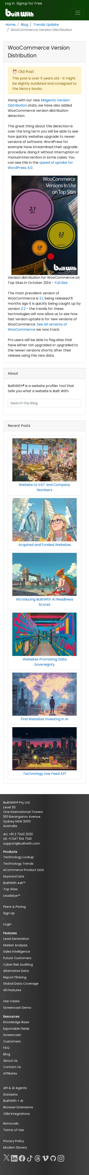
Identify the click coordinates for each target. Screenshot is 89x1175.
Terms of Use (13, 1130)
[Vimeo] (45, 1157)
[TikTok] (30, 1157)
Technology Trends (18, 863)
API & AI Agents (15, 1088)
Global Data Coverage (20, 983)
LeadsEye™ (11, 895)
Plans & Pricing (14, 907)
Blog (24, 24)
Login (7, 924)
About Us (10, 1060)
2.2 (23, 308)
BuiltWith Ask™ (14, 883)
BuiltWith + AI (13, 1101)
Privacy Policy (13, 1141)
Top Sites (10, 889)
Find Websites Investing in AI (44, 719)
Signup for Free (29, 3)
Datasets (10, 1094)
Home (10, 24)
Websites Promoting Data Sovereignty (45, 662)
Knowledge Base (16, 1022)
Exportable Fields (16, 1028)
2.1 (41, 298)
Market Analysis (15, 945)
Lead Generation (16, 939)
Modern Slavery (15, 1147)
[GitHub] (53, 1157)
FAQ (6, 1048)
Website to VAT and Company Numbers (44, 487)
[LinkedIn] (14, 1157)
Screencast (12, 1035)
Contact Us (12, 1067)
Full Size (61, 282)
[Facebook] (22, 1157)
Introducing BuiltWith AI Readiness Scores (44, 602)
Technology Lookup (18, 857)
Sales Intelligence (16, 951)
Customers (12, 1041)
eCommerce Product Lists (23, 870)
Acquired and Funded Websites (44, 544)
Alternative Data (16, 971)
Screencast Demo (17, 1007)
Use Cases (11, 1001)
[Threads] (37, 1157)
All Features (12, 990)
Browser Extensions (18, 1107)
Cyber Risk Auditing (18, 964)
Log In (10, 3)
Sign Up (9, 913)
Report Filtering (14, 977)
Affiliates (10, 1073)
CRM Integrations (16, 1114)
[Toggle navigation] (78, 12)
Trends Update (46, 24)
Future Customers (17, 958)
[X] (6, 1157)
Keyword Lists (13, 876)
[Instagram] (61, 1157)
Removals (11, 1123)
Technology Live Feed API (44, 773)
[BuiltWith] (19, 13)
